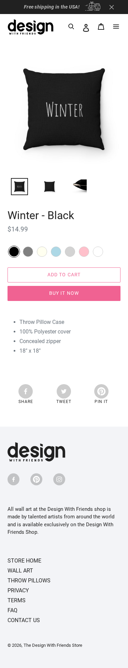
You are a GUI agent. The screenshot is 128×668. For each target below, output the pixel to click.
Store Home (24, 560)
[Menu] (116, 27)
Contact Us (24, 620)
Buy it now (64, 293)
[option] (16, 188)
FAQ (12, 610)
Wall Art (20, 570)
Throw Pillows (29, 580)
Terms (17, 600)
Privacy (18, 590)
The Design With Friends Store (53, 645)
